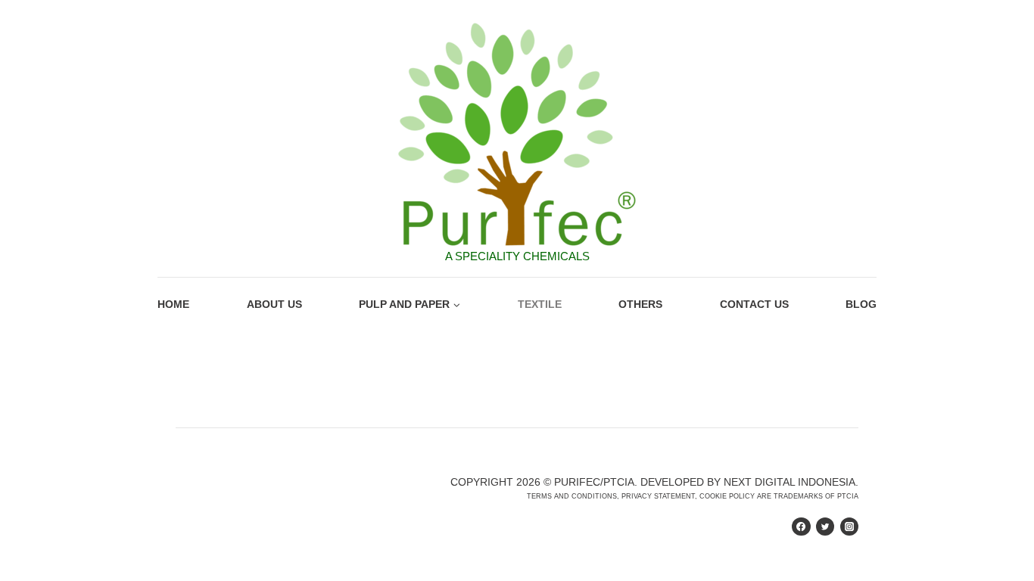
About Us (274, 304)
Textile (540, 304)
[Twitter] (825, 526)
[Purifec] (517, 135)
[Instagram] (849, 526)
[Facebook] (801, 526)
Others (640, 304)
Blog (861, 304)
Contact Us (754, 304)
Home (173, 304)
